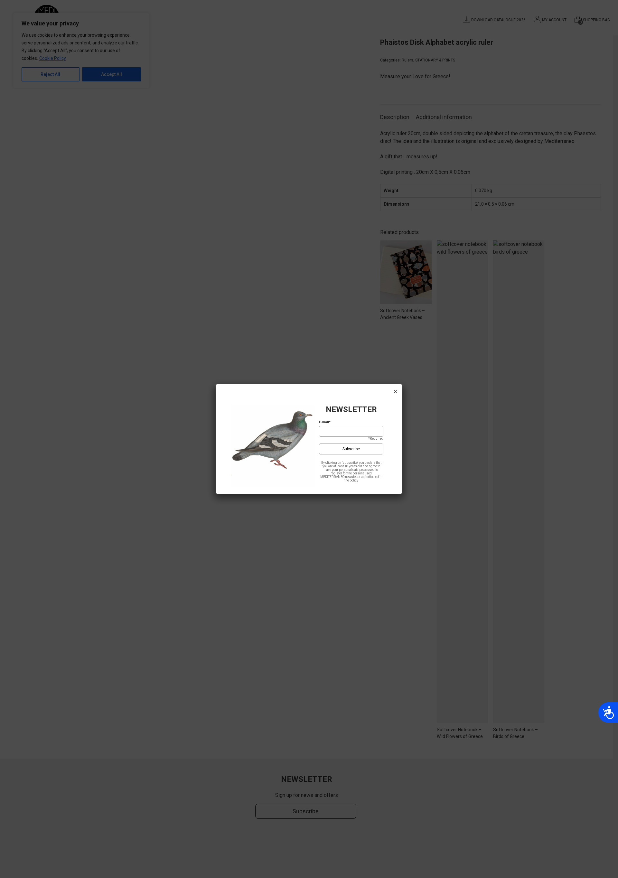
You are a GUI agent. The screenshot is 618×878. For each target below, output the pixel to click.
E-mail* (325, 422)
